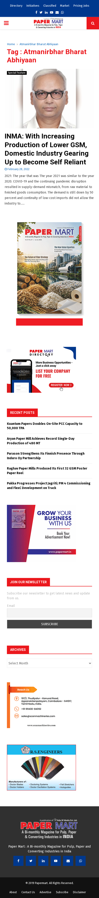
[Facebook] (18, 861)
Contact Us (28, 892)
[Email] (68, 861)
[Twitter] (31, 861)
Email (11, 606)
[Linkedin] (43, 861)
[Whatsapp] (81, 861)
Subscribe (62, 892)
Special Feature (17, 73)
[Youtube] (56, 861)
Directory (16, 5)
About (13, 892)
